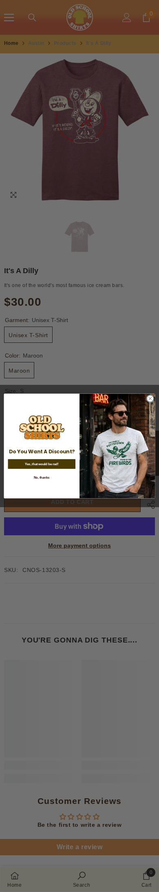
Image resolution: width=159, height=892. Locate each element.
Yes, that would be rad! (41, 464)
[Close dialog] (150, 398)
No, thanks (42, 477)
